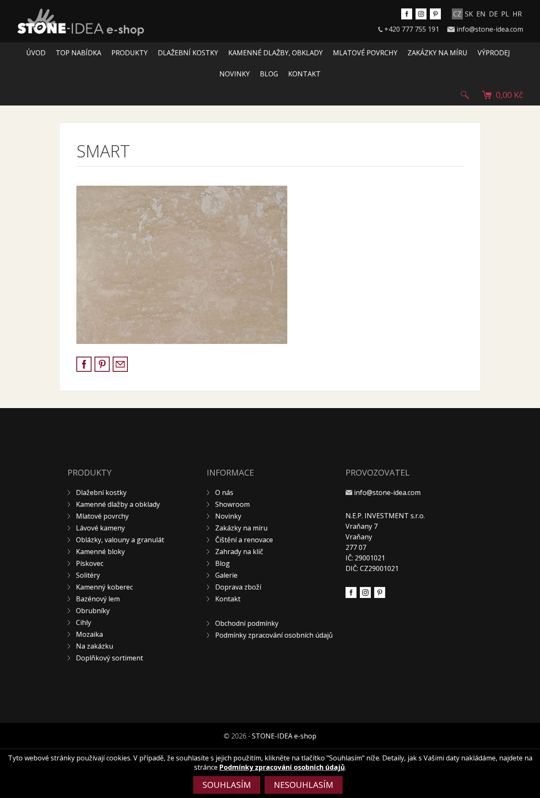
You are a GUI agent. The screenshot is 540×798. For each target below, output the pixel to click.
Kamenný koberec (104, 587)
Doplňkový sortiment (109, 658)
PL (505, 14)
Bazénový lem (98, 598)
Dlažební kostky (188, 52)
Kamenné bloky (100, 551)
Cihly (83, 622)
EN (481, 14)
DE (493, 14)
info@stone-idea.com (489, 29)
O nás (224, 492)
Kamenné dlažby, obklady (275, 52)
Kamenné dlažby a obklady (118, 504)
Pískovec (89, 563)
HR (517, 14)
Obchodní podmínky (246, 623)
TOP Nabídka (78, 52)
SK (469, 14)
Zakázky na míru (437, 52)
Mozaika (89, 634)
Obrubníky (93, 610)
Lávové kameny (100, 528)
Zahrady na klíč (239, 551)
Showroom (232, 504)
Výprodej (494, 52)
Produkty (129, 52)
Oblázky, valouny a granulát (120, 539)
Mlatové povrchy (365, 52)
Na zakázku (94, 646)
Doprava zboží (238, 587)
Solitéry (88, 575)
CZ (457, 14)
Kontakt (304, 73)
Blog (269, 73)
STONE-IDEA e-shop (284, 736)
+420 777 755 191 (411, 29)
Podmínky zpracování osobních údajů (274, 635)
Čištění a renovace (244, 539)
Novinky (234, 73)
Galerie (226, 575)
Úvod (36, 52)
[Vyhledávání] (465, 94)
